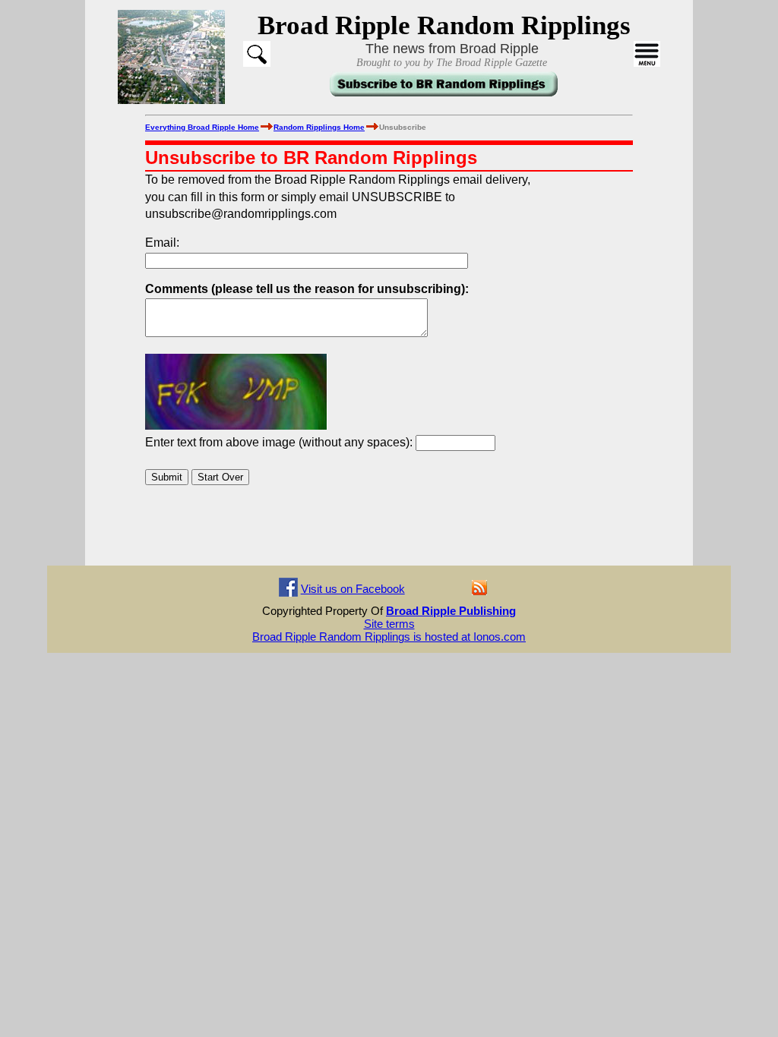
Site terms (389, 623)
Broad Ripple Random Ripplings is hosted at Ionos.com (389, 636)
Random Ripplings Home (319, 127)
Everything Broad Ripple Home (202, 127)
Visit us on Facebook (353, 588)
